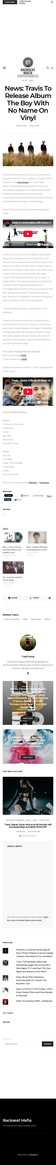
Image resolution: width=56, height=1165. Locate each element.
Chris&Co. (33, 1154)
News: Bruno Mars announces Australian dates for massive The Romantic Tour (31, 980)
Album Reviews (24, 735)
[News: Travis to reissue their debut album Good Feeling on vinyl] (13, 537)
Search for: (7, 1039)
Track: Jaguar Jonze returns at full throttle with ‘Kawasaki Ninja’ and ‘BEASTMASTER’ (28, 825)
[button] (52, 68)
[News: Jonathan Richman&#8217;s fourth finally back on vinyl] (37, 537)
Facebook (44, 482)
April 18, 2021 (21, 126)
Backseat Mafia (17, 1120)
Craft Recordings (12, 619)
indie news (36, 619)
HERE (23, 355)
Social (6, 1022)
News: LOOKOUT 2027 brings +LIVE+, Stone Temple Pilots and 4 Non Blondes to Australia (34, 992)
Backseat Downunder (15, 820)
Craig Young (34, 126)
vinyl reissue (22, 182)
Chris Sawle (34, 751)
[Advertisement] (28, 34)
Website (33, 482)
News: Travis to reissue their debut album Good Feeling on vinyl (12, 550)
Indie (26, 619)
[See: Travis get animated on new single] (13, 567)
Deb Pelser (20, 831)
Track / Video (44, 820)
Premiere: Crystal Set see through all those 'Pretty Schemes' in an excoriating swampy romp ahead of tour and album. (34, 952)
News (31, 686)
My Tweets (8, 1013)
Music (24, 686)
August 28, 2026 (34, 831)
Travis (47, 619)
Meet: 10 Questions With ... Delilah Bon (34, 1001)
